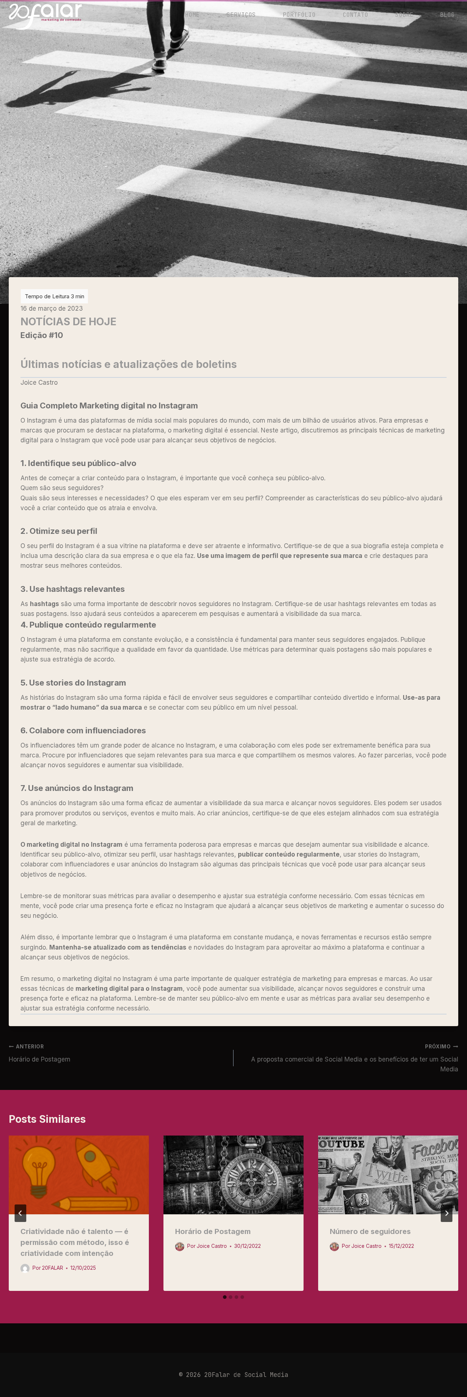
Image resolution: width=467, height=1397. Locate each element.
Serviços (241, 15)
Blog (447, 15)
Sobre (404, 15)
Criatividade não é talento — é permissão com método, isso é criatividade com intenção (74, 1242)
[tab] (225, 1297)
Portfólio (299, 15)
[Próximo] (446, 1213)
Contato (355, 15)
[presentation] (79, 1175)
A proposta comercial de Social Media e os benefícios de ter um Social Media (354, 1058)
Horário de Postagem (39, 1053)
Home (192, 15)
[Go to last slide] (20, 1213)
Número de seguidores (370, 1231)
